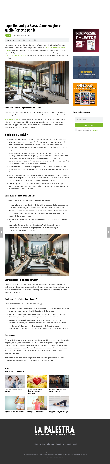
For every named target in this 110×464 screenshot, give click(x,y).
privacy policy (95, 130)
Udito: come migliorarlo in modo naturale (13, 390)
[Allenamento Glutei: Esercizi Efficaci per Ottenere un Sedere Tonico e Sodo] (59, 403)
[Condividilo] (24, 40)
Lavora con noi (67, 444)
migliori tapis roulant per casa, (15, 55)
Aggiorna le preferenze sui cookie (61, 452)
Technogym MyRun (12, 120)
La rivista (42, 444)
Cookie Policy (51, 452)
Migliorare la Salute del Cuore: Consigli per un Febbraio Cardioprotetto (35, 391)
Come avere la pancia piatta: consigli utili (14, 412)
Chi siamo (35, 444)
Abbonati (58, 444)
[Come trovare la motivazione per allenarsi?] (37, 403)
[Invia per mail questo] (18, 40)
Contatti (75, 444)
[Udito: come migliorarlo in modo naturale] (15, 381)
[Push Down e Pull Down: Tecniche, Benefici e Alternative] (59, 381)
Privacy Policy (44, 452)
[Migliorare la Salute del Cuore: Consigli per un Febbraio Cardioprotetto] (37, 381)
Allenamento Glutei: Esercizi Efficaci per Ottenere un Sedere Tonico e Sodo (59, 412)
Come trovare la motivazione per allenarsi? (35, 412)
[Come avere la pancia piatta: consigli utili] (15, 403)
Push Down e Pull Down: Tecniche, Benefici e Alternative (57, 390)
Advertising (50, 444)
